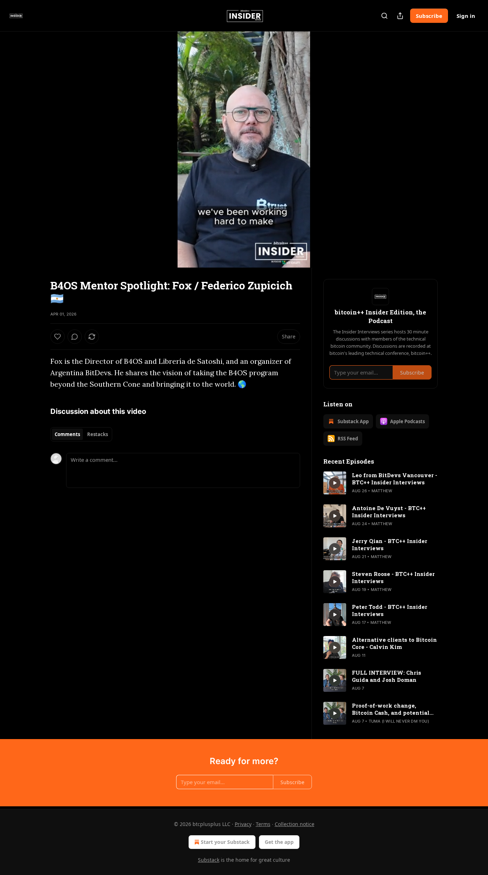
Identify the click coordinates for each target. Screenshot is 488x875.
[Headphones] (33, 157)
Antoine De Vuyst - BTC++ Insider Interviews (389, 511)
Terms (263, 824)
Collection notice (294, 824)
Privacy (243, 824)
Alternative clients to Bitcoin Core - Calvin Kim (394, 643)
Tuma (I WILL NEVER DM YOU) (399, 721)
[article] (380, 483)
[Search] (384, 16)
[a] (334, 483)
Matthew (382, 490)
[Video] (33, 142)
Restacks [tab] (97, 434)
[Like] (57, 336)
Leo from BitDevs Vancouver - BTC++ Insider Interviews (394, 478)
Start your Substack (225, 842)
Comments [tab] (67, 434)
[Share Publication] (400, 16)
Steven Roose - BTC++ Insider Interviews (393, 577)
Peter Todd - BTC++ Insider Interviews (389, 610)
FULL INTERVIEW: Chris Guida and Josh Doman (386, 676)
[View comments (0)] (455, 149)
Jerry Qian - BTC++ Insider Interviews (389, 544)
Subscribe (429, 15)
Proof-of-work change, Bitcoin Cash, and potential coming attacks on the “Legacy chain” (390, 709)
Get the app (279, 842)
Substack (208, 859)
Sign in (466, 15)
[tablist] (81, 434)
